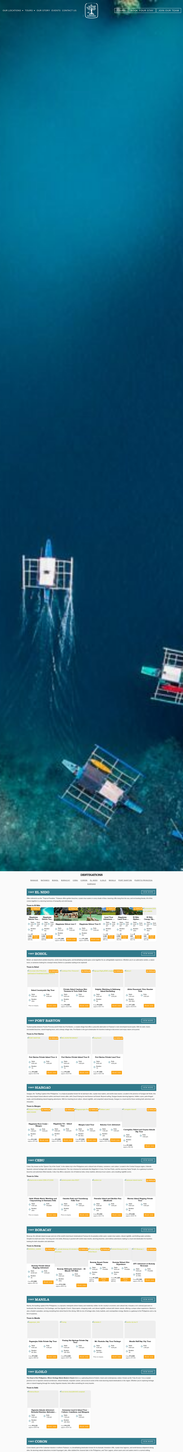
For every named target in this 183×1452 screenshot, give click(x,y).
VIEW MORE (148, 892)
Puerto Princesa (143, 880)
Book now (36, 937)
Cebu (75, 880)
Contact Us (69, 10)
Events (56, 10)
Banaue (34, 880)
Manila (112, 880)
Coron (84, 880)
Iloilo (103, 880)
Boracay (65, 880)
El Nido (94, 880)
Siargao (91, 884)
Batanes (45, 880)
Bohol (55, 880)
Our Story (43, 10)
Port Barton (125, 880)
